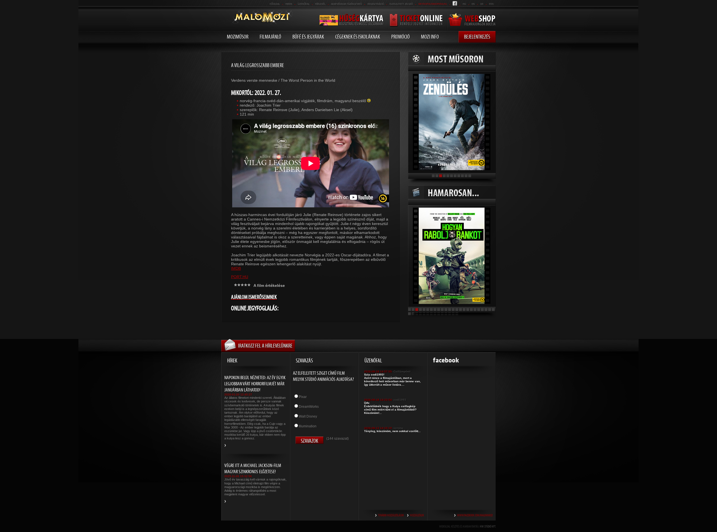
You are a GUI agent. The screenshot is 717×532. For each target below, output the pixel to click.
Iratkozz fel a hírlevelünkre (265, 345)
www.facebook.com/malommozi (475, 515)
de (481, 4)
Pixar (303, 397)
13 (453, 309)
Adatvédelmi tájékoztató (346, 4)
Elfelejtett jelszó (401, 4)
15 (460, 309)
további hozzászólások (391, 515)
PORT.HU (239, 277)
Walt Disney (308, 416)
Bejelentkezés (477, 36)
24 (493, 309)
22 (486, 309)
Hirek (288, 4)
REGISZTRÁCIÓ (375, 4)
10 (466, 175)
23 (489, 309)
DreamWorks (309, 407)
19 (475, 309)
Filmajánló (270, 36)
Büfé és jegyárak (308, 36)
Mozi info (430, 36)
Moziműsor (237, 36)
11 (469, 175)
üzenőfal (303, 4)
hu (464, 4)
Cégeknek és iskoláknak (357, 36)
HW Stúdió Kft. (488, 526)
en (473, 4)
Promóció (400, 36)
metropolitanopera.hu (432, 4)
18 (471, 309)
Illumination (307, 426)
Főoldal (275, 4)
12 (449, 309)
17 (467, 309)
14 (456, 309)
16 (464, 309)
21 (482, 309)
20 (478, 309)
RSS (491, 4)
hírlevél (320, 4)
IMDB (236, 268)
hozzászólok (417, 515)
